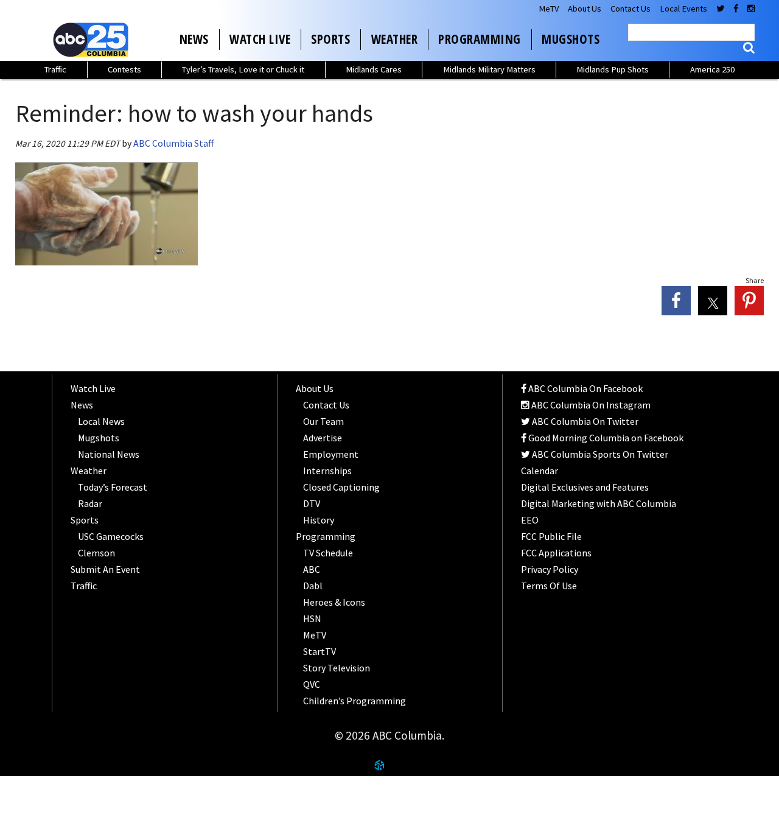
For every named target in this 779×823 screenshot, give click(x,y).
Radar (90, 503)
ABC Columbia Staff (173, 143)
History (318, 520)
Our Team (323, 421)
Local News (101, 421)
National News (108, 454)
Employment (330, 454)
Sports (330, 38)
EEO (530, 520)
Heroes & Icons (334, 602)
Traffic (55, 69)
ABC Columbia (93, 39)
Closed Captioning (341, 487)
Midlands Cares (374, 69)
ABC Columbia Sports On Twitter (599, 454)
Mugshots (570, 38)
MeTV (549, 8)
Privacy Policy (549, 569)
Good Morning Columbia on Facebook (604, 438)
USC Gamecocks (111, 536)
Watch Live (259, 38)
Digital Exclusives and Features (585, 487)
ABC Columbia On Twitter (584, 421)
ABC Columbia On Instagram (590, 405)
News (194, 38)
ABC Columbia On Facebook (584, 388)
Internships (327, 470)
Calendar (539, 470)
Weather (394, 38)
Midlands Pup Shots (612, 69)
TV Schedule (328, 553)
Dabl (313, 586)
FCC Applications (556, 553)
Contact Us (630, 8)
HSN (312, 618)
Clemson (96, 553)
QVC (311, 684)
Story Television (336, 668)
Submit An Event (105, 569)
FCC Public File (551, 536)
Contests (124, 69)
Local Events (683, 8)
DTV (311, 503)
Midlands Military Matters (489, 69)
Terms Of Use (549, 586)
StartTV (319, 651)
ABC (311, 569)
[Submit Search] (749, 47)
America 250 (712, 69)
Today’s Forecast (112, 487)
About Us (584, 8)
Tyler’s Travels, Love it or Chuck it (243, 69)
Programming (479, 38)
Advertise (322, 438)
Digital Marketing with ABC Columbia (598, 503)
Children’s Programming (354, 701)
